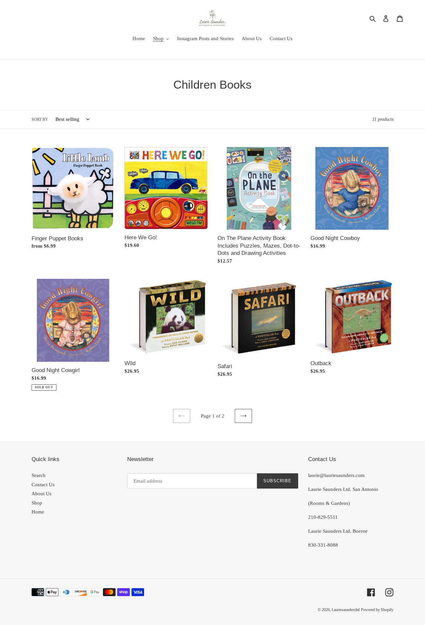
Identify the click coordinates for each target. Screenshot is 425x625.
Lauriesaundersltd (346, 609)
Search (38, 475)
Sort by (40, 119)
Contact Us (43, 484)
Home (38, 511)
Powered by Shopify (377, 609)
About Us (41, 493)
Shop (37, 503)
